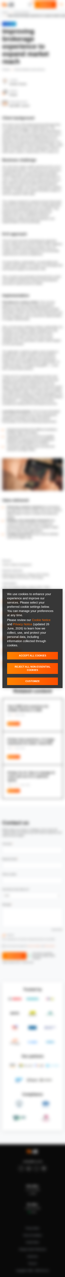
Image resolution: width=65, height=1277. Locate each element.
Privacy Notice (22, 624)
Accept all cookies (32, 655)
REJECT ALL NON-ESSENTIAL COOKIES (32, 668)
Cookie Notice (41, 620)
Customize (32, 681)
